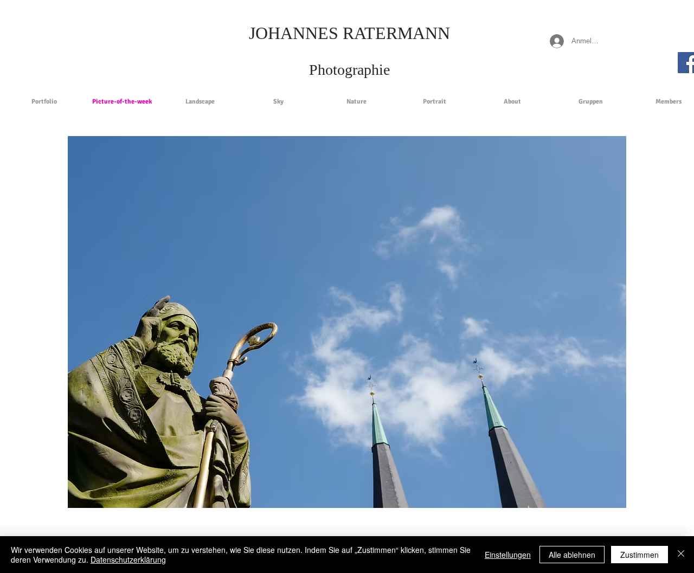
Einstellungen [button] (508, 554)
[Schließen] (680, 554)
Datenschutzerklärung (128, 559)
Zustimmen (639, 554)
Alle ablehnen (572, 554)
